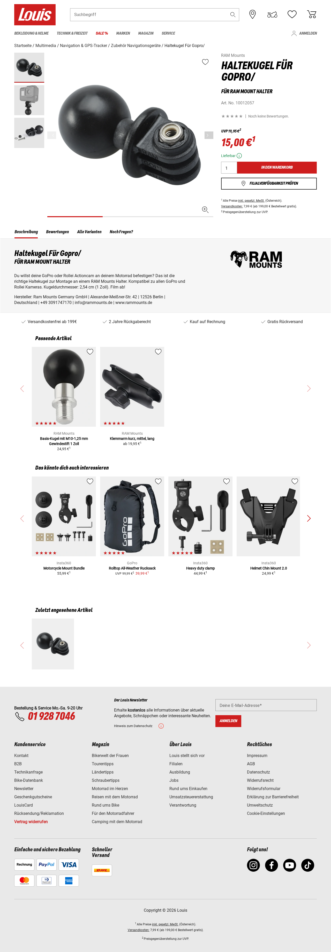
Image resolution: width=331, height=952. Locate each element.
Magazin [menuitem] (145, 33)
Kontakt (21, 755)
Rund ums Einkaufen (188, 788)
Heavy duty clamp (200, 568)
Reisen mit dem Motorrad (115, 796)
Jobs (173, 780)
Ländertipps (103, 772)
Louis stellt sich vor (187, 755)
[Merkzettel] (292, 14)
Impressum (257, 755)
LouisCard (23, 805)
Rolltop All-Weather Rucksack (132, 568)
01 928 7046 (51, 716)
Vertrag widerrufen (31, 821)
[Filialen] (252, 14)
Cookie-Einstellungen (266, 813)
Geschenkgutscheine (33, 796)
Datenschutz (258, 772)
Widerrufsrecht (260, 780)
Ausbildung (179, 772)
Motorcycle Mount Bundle (64, 568)
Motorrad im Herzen (110, 788)
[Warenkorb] (311, 14)
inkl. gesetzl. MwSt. (251, 200)
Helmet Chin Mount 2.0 (268, 568)
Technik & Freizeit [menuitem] (72, 33)
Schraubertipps (105, 780)
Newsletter (23, 788)
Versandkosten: (232, 206)
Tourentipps (103, 763)
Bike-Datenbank (28, 780)
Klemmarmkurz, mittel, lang (132, 438)
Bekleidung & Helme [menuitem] (31, 33)
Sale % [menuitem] (102, 33)
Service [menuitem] (168, 33)
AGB (251, 763)
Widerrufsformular (263, 788)
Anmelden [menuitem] (308, 33)
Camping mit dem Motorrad (117, 821)
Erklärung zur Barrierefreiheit (273, 796)
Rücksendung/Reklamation (39, 813)
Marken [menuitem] (123, 33)
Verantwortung (182, 805)
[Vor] (209, 135)
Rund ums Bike (105, 805)
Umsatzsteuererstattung (191, 796)
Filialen (176, 763)
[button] (233, 15)
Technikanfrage (28, 772)
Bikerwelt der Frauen (110, 755)
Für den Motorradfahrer (113, 813)
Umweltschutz (260, 805)
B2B (18, 763)
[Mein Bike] (272, 14)
